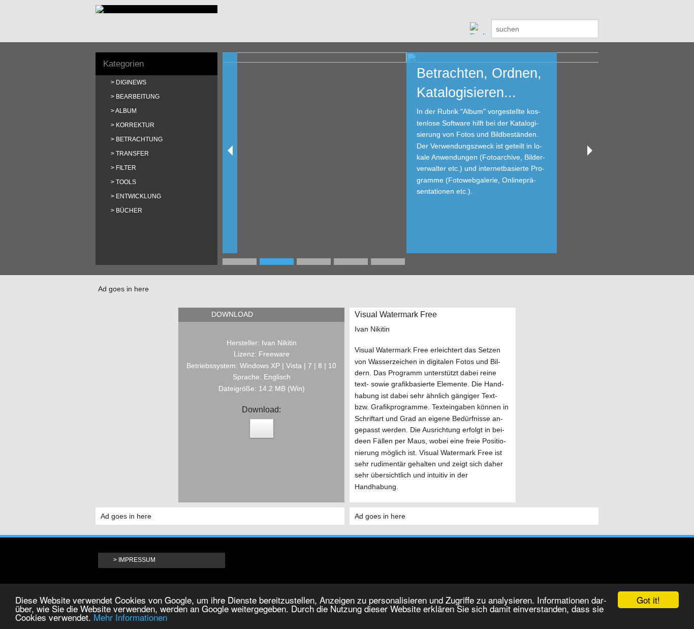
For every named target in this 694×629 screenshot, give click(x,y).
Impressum (136, 559)
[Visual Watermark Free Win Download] (261, 428)
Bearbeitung (138, 96)
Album (126, 110)
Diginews (131, 82)
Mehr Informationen (130, 617)
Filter (126, 167)
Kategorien (123, 64)
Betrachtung (139, 139)
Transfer (132, 153)
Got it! (648, 599)
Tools (126, 182)
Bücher (129, 210)
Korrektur (135, 125)
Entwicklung (138, 196)
